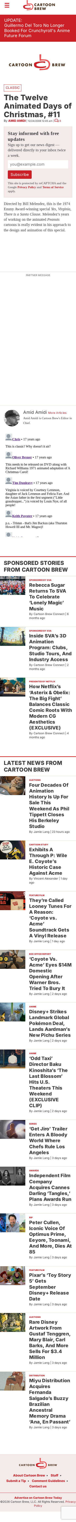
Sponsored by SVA (40, 580)
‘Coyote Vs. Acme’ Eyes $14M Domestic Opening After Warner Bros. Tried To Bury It (50, 973)
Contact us (38, 1486)
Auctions (35, 780)
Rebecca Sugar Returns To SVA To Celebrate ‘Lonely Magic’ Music (47, 596)
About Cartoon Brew (29, 1475)
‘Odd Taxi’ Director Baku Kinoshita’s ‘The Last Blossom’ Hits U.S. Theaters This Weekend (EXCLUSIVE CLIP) (48, 1081)
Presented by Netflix (42, 681)
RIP (31, 1217)
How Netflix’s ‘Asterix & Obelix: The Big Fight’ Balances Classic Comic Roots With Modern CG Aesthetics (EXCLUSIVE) (50, 707)
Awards (34, 1170)
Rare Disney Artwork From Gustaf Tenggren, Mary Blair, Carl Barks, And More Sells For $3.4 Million (50, 1339)
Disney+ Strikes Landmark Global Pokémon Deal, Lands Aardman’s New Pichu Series (50, 1023)
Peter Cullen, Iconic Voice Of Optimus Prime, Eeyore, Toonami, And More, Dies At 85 (50, 1237)
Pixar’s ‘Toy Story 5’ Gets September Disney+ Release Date (50, 1286)
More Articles (57, 412)
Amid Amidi (17, 120)
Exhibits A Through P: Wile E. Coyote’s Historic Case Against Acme (48, 861)
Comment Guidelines (48, 1481)
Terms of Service (53, 187)
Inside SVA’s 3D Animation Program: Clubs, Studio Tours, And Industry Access (50, 647)
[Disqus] (38, 484)
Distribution (37, 1375)
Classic (13, 88)
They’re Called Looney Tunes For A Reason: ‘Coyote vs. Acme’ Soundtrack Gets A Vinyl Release (50, 917)
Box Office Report (40, 954)
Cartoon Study (38, 844)
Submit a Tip (16, 1481)
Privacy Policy (27, 187)
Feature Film (36, 895)
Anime (32, 1007)
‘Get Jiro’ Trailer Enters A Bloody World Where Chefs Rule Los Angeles (48, 1140)
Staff (54, 1475)
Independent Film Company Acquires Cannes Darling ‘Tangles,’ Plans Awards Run (50, 1187)
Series (33, 1124)
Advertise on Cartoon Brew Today (38, 1497)
